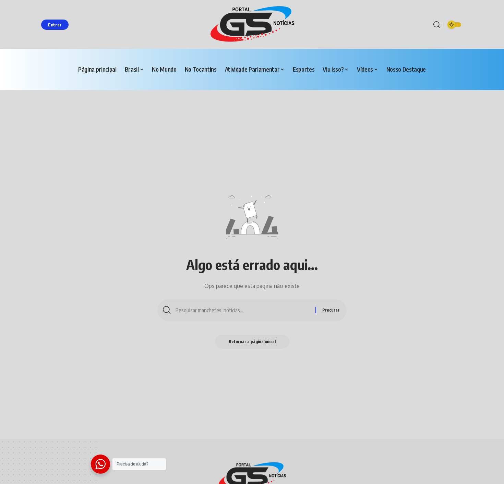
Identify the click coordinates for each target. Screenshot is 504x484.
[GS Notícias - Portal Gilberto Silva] (252, 24)
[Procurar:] (242, 310)
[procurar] (436, 25)
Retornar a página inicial (252, 341)
